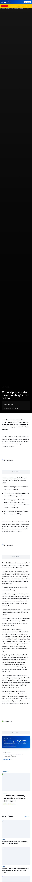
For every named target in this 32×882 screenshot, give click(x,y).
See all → (27, 816)
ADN (3, 386)
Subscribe (27, 2)
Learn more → (7, 759)
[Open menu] (2, 2)
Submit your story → (9, 745)
